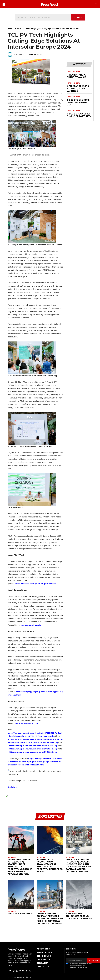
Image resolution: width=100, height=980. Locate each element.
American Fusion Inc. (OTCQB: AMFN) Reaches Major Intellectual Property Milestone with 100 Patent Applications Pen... (20, 866)
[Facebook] (20, 970)
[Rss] (30, 970)
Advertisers (43, 949)
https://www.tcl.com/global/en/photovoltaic (35, 583)
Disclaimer (12, 787)
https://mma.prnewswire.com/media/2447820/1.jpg (33, 745)
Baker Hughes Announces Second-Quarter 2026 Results (79, 916)
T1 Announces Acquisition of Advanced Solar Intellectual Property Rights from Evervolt (50, 865)
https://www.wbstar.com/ (27, 723)
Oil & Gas (17, 28)
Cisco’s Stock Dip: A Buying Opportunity (79, 115)
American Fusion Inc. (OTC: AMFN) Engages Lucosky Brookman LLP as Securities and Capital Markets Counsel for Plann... (78, 865)
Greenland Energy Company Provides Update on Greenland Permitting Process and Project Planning (50, 918)
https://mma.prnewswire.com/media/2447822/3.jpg (33, 752)
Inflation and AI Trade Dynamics (76, 76)
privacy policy (82, 967)
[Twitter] (10, 970)
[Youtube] (23, 970)
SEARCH (78, 17)
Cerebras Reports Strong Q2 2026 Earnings (78, 88)
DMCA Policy (43, 959)
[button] (3, 4)
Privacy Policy (44, 952)
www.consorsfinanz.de (31, 625)
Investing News (73, 72)
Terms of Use (44, 956)
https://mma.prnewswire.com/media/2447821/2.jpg (33, 749)
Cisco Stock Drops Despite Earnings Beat (78, 102)
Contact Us (43, 966)
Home (10, 28)
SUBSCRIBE (93, 960)
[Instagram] (17, 970)
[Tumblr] (26, 970)
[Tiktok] (14, 970)
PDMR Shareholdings (20, 913)
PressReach (19, 54)
